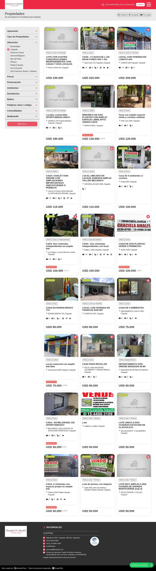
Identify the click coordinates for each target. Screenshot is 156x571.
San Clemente (16, 68)
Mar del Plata (15, 59)
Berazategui (15, 46)
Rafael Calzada (16, 65)
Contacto (140, 4)
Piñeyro (13, 62)
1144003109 (50, 546)
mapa (148, 15)
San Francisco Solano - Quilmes (23, 71)
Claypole (14, 49)
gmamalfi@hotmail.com (54, 549)
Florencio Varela (17, 53)
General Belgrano (17, 56)
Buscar (24, 124)
